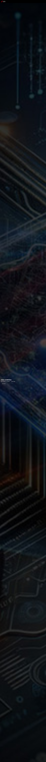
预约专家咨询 (4, 383)
